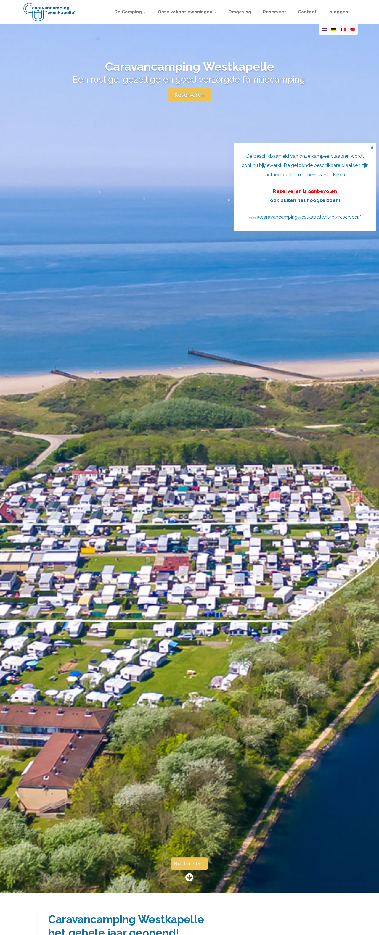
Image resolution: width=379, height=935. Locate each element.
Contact (307, 11)
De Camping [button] (128, 11)
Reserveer (274, 11)
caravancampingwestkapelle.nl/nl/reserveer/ (311, 217)
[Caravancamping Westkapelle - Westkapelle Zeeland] (49, 12)
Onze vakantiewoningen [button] (185, 11)
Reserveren (189, 95)
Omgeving (239, 11)
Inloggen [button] (338, 11)
